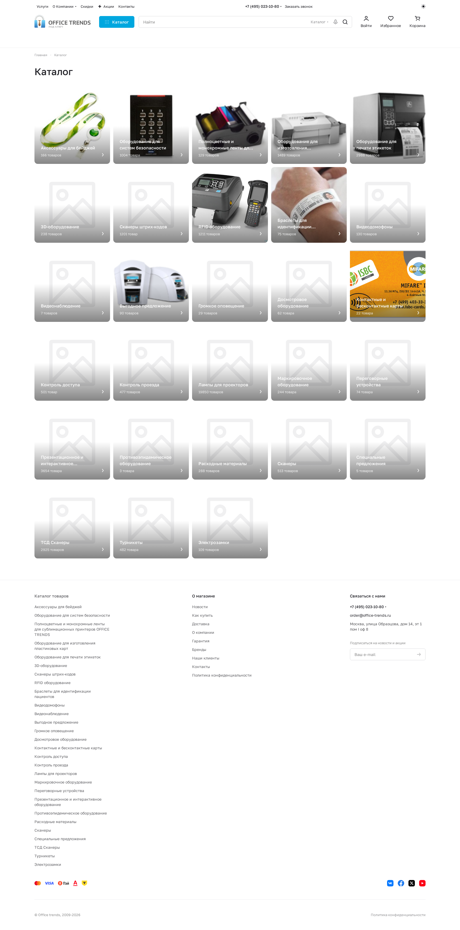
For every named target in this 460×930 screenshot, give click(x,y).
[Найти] (345, 22)
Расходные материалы (55, 821)
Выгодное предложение (56, 722)
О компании (203, 632)
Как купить (202, 615)
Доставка (200, 624)
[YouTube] (422, 883)
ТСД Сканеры (47, 847)
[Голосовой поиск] (335, 22)
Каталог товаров (51, 595)
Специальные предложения (60, 838)
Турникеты (44, 856)
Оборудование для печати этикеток (67, 657)
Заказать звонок (299, 6)
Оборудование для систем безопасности (72, 615)
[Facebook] (401, 883)
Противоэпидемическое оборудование (70, 813)
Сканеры (42, 830)
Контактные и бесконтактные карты (68, 748)
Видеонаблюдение (51, 713)
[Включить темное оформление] (423, 6)
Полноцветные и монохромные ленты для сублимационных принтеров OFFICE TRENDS (72, 629)
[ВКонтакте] (390, 883)
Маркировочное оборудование (63, 782)
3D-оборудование (50, 665)
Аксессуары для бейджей (58, 606)
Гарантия (200, 641)
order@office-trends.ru (370, 615)
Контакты (201, 666)
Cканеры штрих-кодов (55, 674)
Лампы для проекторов (55, 773)
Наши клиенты (205, 658)
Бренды (199, 649)
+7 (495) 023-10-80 (262, 6)
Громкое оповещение (54, 730)
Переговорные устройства (59, 790)
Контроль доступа (51, 756)
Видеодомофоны (49, 705)
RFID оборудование (52, 682)
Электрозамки (47, 864)
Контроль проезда (51, 765)
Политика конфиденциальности (222, 675)
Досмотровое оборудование (60, 739)
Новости (200, 606)
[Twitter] (411, 883)
